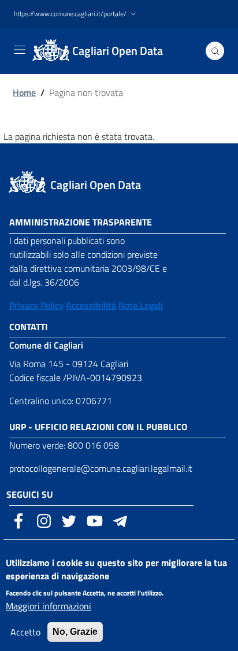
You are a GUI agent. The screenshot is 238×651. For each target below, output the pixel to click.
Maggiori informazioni (48, 606)
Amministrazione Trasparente (80, 222)
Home (24, 92)
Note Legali (140, 305)
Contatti (28, 327)
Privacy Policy (36, 305)
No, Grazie (75, 632)
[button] (76, 14)
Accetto (25, 632)
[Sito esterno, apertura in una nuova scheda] (18, 520)
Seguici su (29, 494)
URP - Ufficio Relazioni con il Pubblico (98, 427)
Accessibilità (91, 305)
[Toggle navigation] (20, 50)
